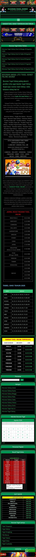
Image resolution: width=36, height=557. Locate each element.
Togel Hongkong (7, 532)
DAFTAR (28, 499)
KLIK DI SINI (28, 346)
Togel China (5, 541)
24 (4, 437)
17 (4, 434)
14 (22, 431)
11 (8, 431)
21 (22, 434)
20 (18, 434)
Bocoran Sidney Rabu (8, 396)
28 (22, 437)
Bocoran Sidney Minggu (9, 394)
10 (4, 431)
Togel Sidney (6, 529)
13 (18, 431)
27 (18, 437)
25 (8, 437)
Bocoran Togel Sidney (8, 411)
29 (27, 437)
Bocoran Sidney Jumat (9, 388)
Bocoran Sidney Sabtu (9, 399)
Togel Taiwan (6, 538)
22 (27, 434)
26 (13, 437)
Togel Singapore (7, 526)
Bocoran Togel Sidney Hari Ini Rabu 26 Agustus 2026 (18, 69)
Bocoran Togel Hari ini (8, 408)
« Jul (3, 442)
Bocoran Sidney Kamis (9, 391)
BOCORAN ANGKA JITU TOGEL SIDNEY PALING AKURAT (17, 76)
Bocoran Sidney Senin (9, 405)
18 (8, 434)
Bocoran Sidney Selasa (9, 402)
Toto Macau (5, 535)
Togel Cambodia (7, 544)
